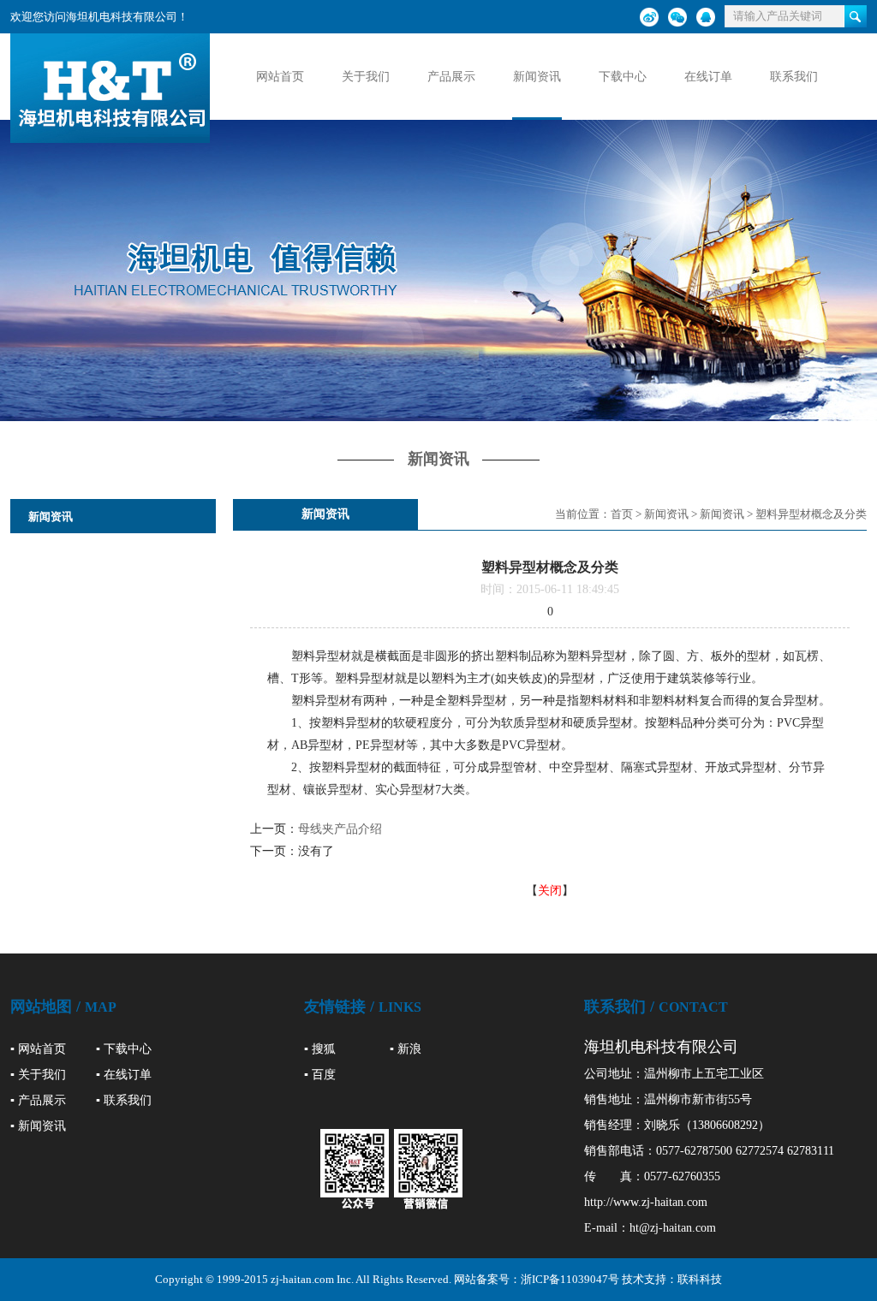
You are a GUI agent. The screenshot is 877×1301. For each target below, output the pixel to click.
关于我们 (366, 76)
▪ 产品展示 (38, 1100)
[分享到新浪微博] (649, 17)
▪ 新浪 (405, 1049)
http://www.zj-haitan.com (645, 1202)
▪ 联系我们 (124, 1100)
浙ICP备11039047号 (570, 1279)
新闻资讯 (537, 76)
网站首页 (280, 76)
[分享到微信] (677, 17)
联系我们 (794, 76)
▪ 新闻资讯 (38, 1126)
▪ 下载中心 (124, 1049)
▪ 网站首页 (38, 1049)
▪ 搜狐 (320, 1049)
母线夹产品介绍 (340, 829)
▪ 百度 (320, 1074)
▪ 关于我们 (38, 1074)
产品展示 (451, 76)
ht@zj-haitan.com (672, 1227)
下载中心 (623, 76)
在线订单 (708, 76)
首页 (622, 514)
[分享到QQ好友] (705, 17)
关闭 (550, 890)
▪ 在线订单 (124, 1074)
